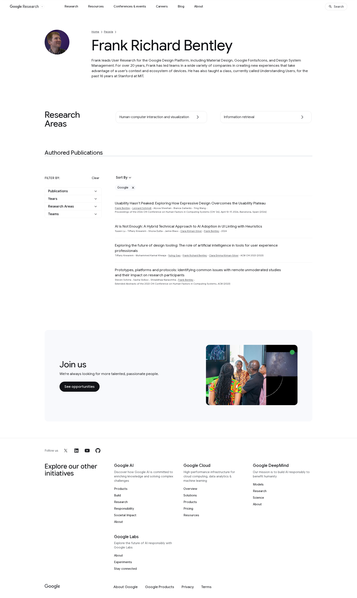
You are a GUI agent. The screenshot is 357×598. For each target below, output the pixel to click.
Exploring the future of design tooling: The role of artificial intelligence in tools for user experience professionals (196, 248)
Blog (181, 6)
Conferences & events (130, 6)
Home (95, 31)
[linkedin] (76, 451)
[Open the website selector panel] (42, 6)
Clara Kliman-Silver (191, 231)
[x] (66, 451)
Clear (95, 178)
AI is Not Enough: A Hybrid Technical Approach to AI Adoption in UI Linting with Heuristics (188, 226)
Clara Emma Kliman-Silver (223, 255)
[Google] (52, 587)
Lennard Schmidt (141, 208)
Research (71, 6)
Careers (162, 6)
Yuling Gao (174, 255)
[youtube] (87, 451)
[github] (98, 451)
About (198, 6)
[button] (73, 191)
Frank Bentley (122, 208)
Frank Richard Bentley (195, 255)
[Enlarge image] (65, 51)
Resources (96, 6)
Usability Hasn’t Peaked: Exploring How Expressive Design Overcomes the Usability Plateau (190, 203)
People (108, 31)
